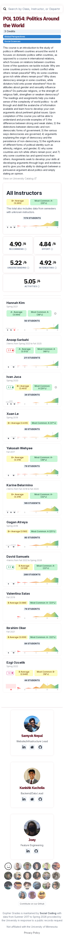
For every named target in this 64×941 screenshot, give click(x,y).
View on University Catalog (18, 178)
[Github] (40, 747)
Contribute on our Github (32, 903)
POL (7, 18)
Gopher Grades (11, 913)
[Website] (32, 747)
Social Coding (48, 913)
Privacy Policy (32, 932)
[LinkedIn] (24, 747)
